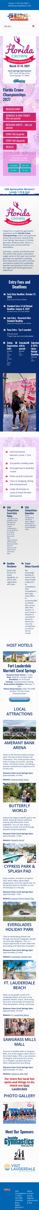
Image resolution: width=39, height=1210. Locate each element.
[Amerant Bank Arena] (19, 721)
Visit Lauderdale (20, 1087)
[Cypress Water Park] (19, 844)
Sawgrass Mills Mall (19, 1074)
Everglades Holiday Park (21, 957)
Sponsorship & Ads (32, 1201)
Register (30, 1198)
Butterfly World (17, 840)
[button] (4, 1112)
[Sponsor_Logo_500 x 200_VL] (19, 1162)
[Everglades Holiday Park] (19, 902)
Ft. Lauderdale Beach (20, 1015)
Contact (30, 1193)
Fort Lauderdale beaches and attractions (18, 264)
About (29, 1191)
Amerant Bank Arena (20, 779)
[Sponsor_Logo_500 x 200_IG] (19, 1136)
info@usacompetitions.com (19, 5)
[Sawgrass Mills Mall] (19, 1019)
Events (30, 1196)
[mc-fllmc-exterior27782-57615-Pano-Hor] (19, 652)
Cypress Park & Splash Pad (22, 898)
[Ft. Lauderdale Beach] (19, 961)
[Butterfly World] (19, 784)
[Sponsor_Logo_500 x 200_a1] (19, 1149)
